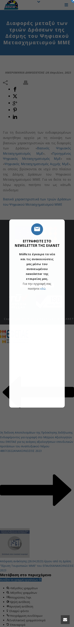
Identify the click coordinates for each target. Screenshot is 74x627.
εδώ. (43, 288)
